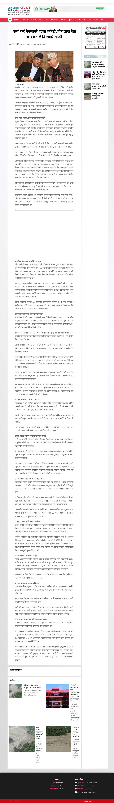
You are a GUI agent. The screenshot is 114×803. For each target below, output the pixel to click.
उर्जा (46, 19)
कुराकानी (71, 19)
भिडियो (103, 19)
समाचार (33, 19)
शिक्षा (84, 19)
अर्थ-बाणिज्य (54, 19)
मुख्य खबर (17, 19)
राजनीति (25, 19)
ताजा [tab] (88, 56)
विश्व (90, 19)
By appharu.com (88, 801)
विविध (96, 19)
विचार (40, 19)
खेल (78, 19)
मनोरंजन (63, 19)
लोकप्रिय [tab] (100, 56)
